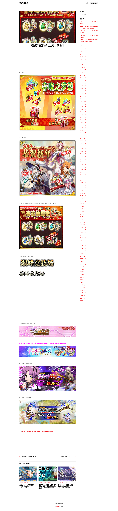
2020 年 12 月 (83, 227)
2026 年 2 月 (83, 64)
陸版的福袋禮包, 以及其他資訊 (47, 45)
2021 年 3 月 (82, 219)
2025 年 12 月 (83, 69)
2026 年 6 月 (83, 54)
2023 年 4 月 (83, 153)
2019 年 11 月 (83, 261)
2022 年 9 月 (83, 172)
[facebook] (81, 305)
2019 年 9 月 (82, 266)
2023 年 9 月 (83, 140)
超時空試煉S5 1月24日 (67, 456)
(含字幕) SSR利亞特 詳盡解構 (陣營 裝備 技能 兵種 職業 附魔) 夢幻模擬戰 (47, 487)
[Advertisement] (47, 58)
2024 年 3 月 (83, 125)
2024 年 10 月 (83, 106)
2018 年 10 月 (83, 295)
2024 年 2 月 (83, 127)
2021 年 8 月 (82, 206)
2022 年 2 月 (83, 190)
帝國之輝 (44, 482)
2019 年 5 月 (82, 277)
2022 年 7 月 (83, 177)
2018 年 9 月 (82, 298)
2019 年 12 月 (83, 258)
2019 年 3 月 (82, 282)
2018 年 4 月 (82, 300)
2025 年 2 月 (83, 96)
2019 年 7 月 (82, 271)
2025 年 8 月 (83, 80)
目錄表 (95, 3)
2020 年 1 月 (82, 256)
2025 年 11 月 (83, 72)
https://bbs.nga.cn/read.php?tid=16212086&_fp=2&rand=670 (37, 431)
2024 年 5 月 (83, 119)
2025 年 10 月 (83, 75)
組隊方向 (51, 482)
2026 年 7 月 (83, 51)
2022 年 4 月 (83, 185)
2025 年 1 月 (82, 98)
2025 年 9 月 (83, 77)
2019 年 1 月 (82, 287)
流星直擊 (48, 482)
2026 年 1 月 (82, 67)
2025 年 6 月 (83, 85)
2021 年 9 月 (82, 203)
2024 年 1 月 (82, 130)
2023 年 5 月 (83, 151)
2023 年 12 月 (83, 132)
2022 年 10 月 (83, 169)
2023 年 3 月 (83, 156)
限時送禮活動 (26, 482)
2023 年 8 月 (83, 143)
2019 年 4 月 (82, 279)
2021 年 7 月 (82, 209)
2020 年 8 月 (83, 237)
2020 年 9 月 (83, 235)
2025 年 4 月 (83, 91)
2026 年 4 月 (83, 59)
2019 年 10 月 (83, 264)
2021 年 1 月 (82, 224)
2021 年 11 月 (83, 198)
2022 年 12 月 (83, 164)
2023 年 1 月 (82, 161)
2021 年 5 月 (82, 214)
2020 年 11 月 (83, 229)
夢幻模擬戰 (21, 482)
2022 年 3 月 (83, 188)
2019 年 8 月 (82, 269)
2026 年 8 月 (83, 49)
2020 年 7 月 (83, 240)
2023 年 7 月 (83, 146)
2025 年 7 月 (83, 83)
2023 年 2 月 (83, 159)
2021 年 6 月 (82, 211)
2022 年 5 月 (83, 182)
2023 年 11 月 (83, 135)
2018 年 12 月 (83, 290)
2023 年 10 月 (83, 138)
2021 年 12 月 (83, 195)
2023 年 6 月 (83, 148)
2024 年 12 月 (83, 101)
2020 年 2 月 (83, 253)
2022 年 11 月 (83, 167)
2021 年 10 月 (83, 201)
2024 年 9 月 (83, 109)
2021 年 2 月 (82, 222)
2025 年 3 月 (83, 93)
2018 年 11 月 (83, 292)
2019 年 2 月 (82, 285)
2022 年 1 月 (82, 193)
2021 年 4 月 (82, 216)
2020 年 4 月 (83, 248)
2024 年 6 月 (83, 117)
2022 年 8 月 (83, 174)
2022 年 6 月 (83, 180)
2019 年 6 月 (82, 274)
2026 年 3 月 (83, 62)
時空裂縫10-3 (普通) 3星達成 (29, 456)
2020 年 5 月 (83, 245)
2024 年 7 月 (83, 114)
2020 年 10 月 (83, 232)
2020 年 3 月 (83, 251)
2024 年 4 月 (83, 122)
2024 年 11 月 (83, 104)
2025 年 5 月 (83, 88)
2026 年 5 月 (83, 56)
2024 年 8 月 (83, 111)
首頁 (87, 3)
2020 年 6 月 (83, 243)
